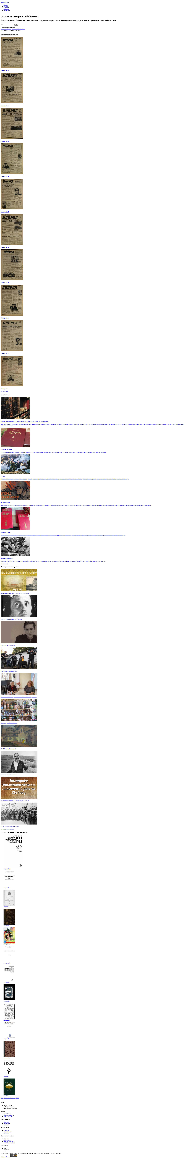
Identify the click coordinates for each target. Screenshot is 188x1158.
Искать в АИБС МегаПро (18, 29)
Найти (16, 24)
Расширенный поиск (6, 29)
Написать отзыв (8, 1131)
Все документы (4, 391)
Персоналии (7, 10)
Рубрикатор (6, 7)
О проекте (6, 1130)
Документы (6, 6)
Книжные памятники (9, 1141)
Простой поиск (7, 1113)
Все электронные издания (7, 829)
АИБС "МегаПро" (8, 1116)
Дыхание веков (7, 1140)
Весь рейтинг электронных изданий (10, 1098)
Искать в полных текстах (8, 27)
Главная (5, 5)
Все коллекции (4, 563)
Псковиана (6, 1138)
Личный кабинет (5, 2)
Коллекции (6, 9)
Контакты (6, 1133)
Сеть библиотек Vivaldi (9, 1142)
